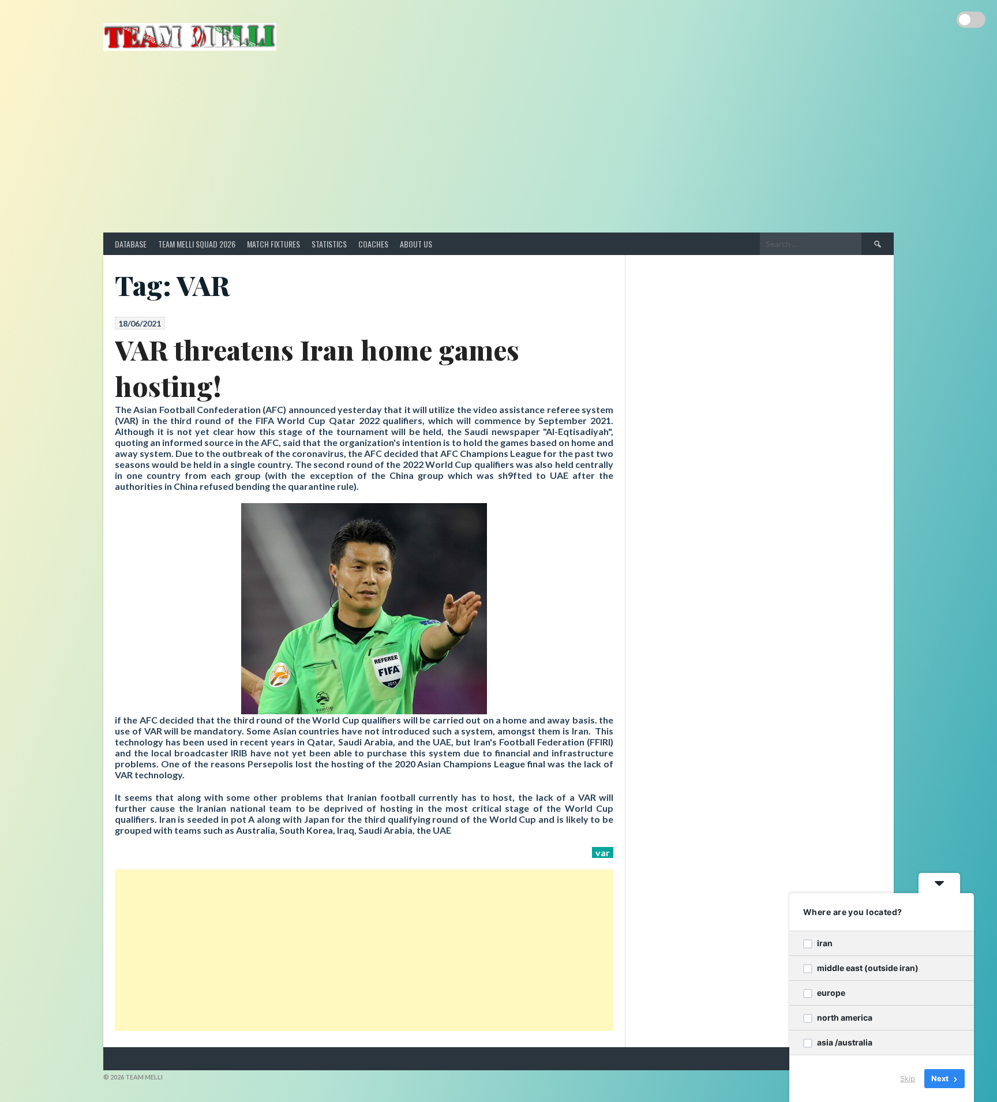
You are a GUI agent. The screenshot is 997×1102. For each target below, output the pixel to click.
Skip (907, 1078)
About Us (416, 244)
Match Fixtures (273, 244)
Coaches (373, 244)
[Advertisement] (498, 146)
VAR (602, 852)
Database (131, 244)
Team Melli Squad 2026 (196, 244)
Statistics (329, 244)
